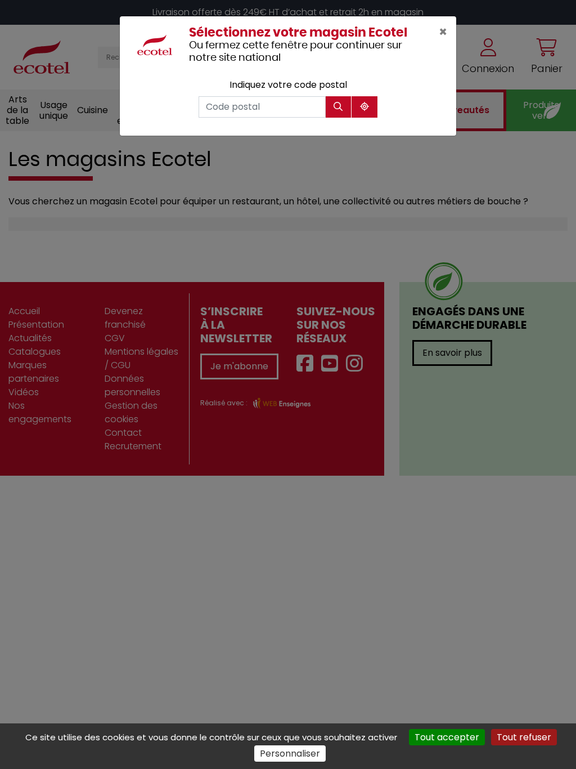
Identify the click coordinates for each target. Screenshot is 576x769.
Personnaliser (290, 753)
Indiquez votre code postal (288, 84)
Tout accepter (447, 737)
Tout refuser (524, 737)
